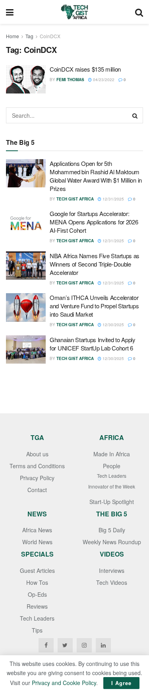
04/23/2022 (103, 79)
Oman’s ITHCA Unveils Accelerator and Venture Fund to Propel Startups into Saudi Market (94, 305)
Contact (37, 490)
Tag (29, 36)
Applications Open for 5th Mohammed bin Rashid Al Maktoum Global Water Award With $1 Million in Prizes (96, 176)
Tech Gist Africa (75, 199)
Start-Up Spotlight (111, 502)
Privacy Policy (37, 478)
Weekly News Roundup (112, 542)
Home (12, 36)
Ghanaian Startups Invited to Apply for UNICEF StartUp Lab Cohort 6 (92, 343)
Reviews (37, 606)
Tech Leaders (111, 475)
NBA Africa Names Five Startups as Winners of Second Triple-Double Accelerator (94, 263)
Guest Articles (37, 570)
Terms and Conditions (37, 466)
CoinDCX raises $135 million (85, 69)
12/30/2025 (112, 324)
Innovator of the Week (111, 486)
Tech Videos (111, 582)
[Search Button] (135, 115)
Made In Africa (111, 454)
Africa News (37, 530)
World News (37, 542)
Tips (37, 630)
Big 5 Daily (112, 530)
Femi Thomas (70, 79)
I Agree (121, 683)
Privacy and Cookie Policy (64, 683)
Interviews (111, 570)
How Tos (37, 582)
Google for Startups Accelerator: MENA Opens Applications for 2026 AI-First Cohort (94, 221)
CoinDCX (50, 36)
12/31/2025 (112, 199)
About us (37, 454)
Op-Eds (37, 594)
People (111, 466)
